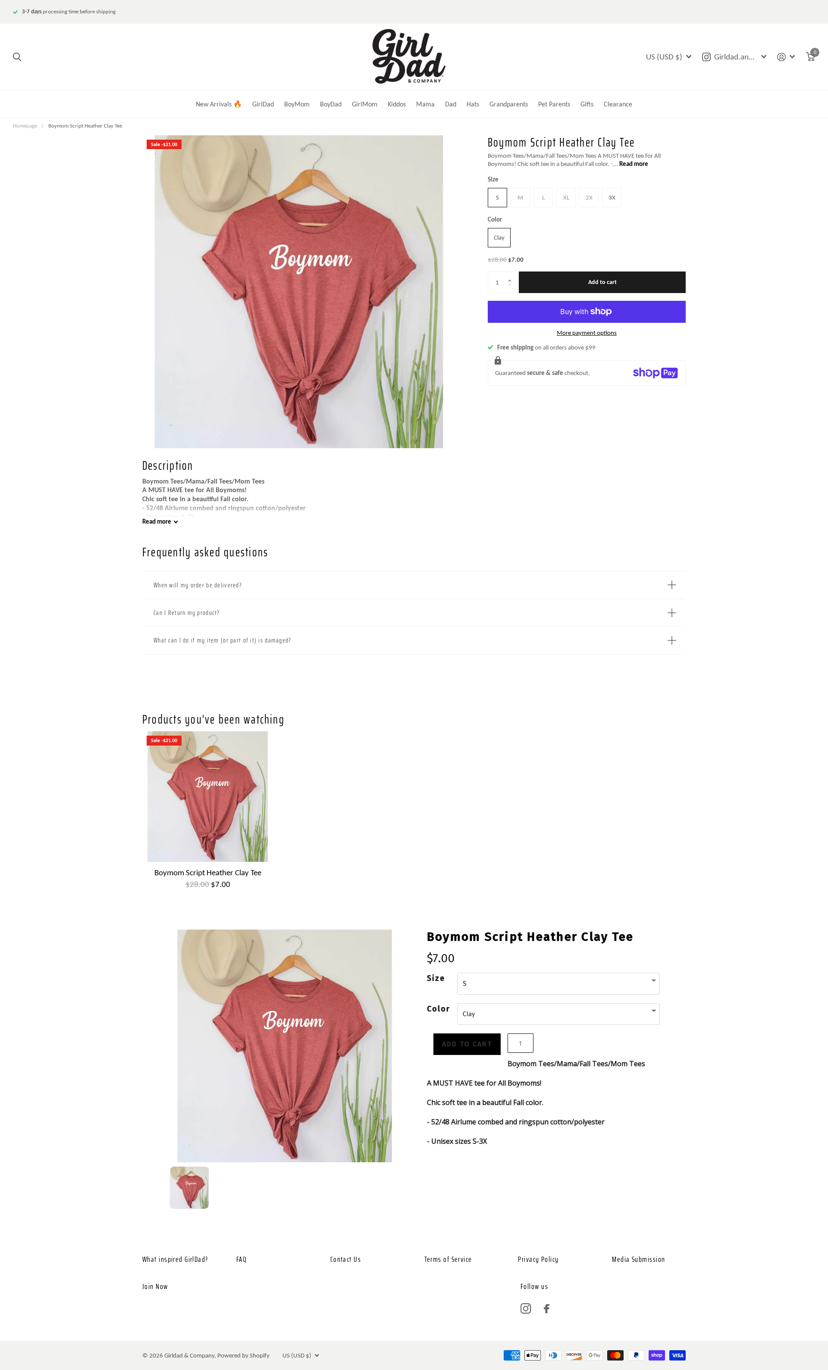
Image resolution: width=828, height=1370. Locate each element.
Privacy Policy (538, 1259)
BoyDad (331, 104)
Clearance (618, 104)
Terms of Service (448, 1259)
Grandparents (508, 104)
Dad (450, 104)
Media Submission (638, 1259)
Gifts (586, 104)
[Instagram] (526, 1309)
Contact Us (345, 1259)
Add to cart (602, 282)
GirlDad (263, 104)
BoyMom (297, 104)
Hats (473, 104)
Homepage (25, 125)
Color (495, 219)
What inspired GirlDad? (175, 1259)
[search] (17, 57)
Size (493, 179)
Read (156, 521)
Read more (633, 164)
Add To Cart (467, 1044)
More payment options (587, 333)
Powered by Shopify (243, 1355)
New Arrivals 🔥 (219, 104)
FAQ (241, 1259)
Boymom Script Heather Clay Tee (207, 872)
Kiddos (397, 104)
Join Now (155, 1286)
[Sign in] (786, 57)
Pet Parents (554, 104)
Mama (425, 104)
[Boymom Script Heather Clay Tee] (207, 796)
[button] (512, 274)
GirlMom (364, 104)
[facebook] (546, 1308)
